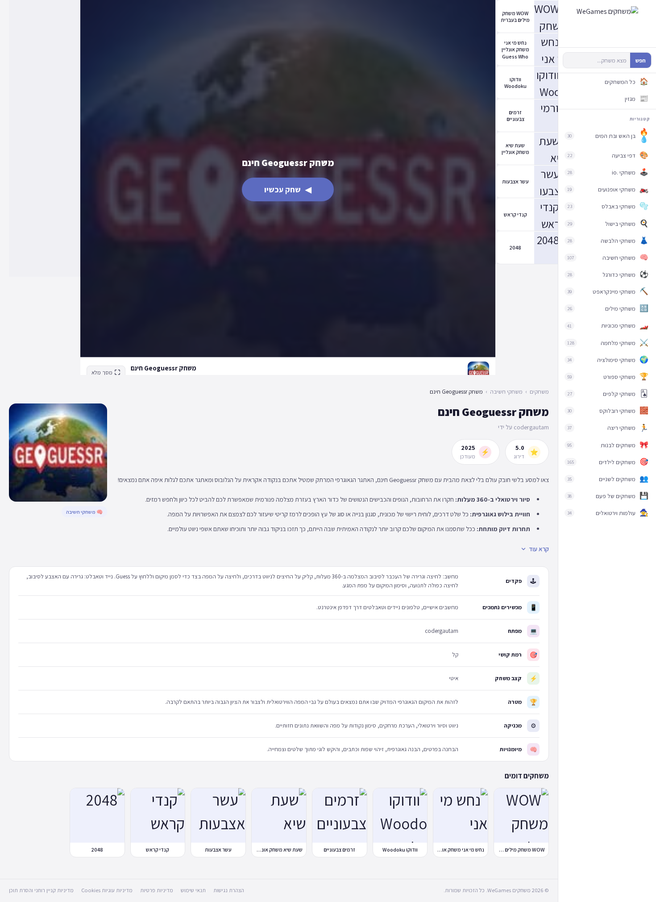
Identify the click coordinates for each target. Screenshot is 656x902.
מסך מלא (101, 372)
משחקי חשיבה (506, 391)
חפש (640, 60)
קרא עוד (539, 549)
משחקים (539, 391)
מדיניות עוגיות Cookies (107, 890)
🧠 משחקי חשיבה (84, 511)
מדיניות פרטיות (156, 890)
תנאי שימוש (193, 890)
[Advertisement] (44, 138)
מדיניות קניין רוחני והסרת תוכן (41, 890)
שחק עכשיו (287, 189)
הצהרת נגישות (228, 890)
